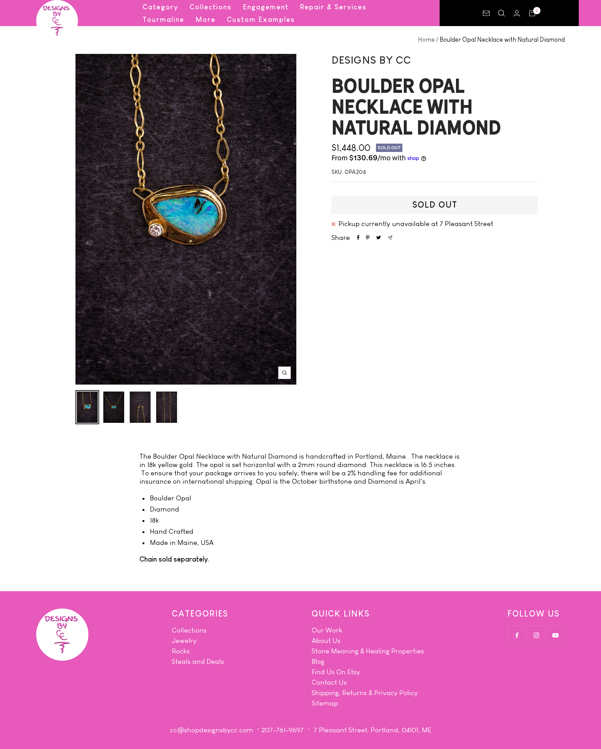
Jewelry (184, 640)
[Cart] (532, 13)
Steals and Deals (198, 661)
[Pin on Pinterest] (367, 237)
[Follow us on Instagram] (536, 635)
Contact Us (329, 682)
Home (426, 39)
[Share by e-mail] (390, 237)
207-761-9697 (283, 730)
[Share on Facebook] (358, 237)
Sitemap (325, 703)
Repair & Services (333, 7)
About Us (326, 640)
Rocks (181, 651)
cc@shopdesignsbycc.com (211, 730)
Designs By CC (371, 60)
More (205, 19)
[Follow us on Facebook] (517, 635)
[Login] (516, 13)
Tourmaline (163, 19)
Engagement (266, 7)
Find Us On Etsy (336, 672)
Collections (211, 7)
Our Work (327, 630)
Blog (318, 661)
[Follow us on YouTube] (555, 635)
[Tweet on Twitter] (379, 237)
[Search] (501, 13)
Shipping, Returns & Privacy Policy (365, 692)
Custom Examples (261, 19)
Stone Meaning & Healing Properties (368, 651)
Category (160, 7)
